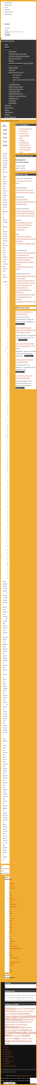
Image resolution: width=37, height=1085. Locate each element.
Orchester (8, 1030)
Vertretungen (9, 1056)
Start (2, 121)
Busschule (20, 1011)
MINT (21, 138)
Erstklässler (25, 1013)
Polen (30, 1030)
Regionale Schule (25, 1032)
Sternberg (25, 1038)
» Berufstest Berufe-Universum (25, 202)
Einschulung (14, 1013)
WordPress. (27, 1076)
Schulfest (25, 1035)
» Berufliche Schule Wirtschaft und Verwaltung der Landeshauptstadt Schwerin (25, 255)
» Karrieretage (20, 230)
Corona (25, 1011)
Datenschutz (9, 12)
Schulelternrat (24, 143)
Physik (25, 1030)
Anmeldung (10, 1008)
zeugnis (7, 1043)
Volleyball (15, 1041)
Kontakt (7, 9)
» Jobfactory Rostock (22, 227)
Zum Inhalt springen (7, 41)
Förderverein (23, 131)
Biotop (14, 1011)
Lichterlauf (18, 1024)
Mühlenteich (28, 1027)
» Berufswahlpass (21, 204)
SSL (21, 1038)
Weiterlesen (11, 1083)
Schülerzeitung (24, 145)
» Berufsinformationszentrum (25, 192)
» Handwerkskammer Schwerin (25, 276)
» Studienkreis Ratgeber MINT (25, 243)
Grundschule (23, 133)
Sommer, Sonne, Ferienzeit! (12, 885)
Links (6, 7)
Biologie (8, 1011)
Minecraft (25, 1024)
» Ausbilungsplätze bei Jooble (25, 295)
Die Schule (8, 1052)
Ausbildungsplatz (29, 1008)
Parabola (19, 1076)
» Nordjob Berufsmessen (23, 225)
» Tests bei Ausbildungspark (24, 211)
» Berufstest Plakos (21, 199)
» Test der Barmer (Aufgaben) (25, 213)
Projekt (9, 1032)
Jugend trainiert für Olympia (15, 1022)
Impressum (8, 14)
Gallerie (15, 1016)
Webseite (24, 1041)
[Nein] (16, 1083)
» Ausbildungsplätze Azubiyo (25, 283)
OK (5, 1083)
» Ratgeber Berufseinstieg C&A (25, 302)
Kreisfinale (29, 1022)
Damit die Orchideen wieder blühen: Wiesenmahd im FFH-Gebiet (25, 346)
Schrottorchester (16, 1035)
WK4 (30, 1041)
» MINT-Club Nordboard (23, 236)
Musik (22, 1027)
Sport (21, 152)
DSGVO (6, 1013)
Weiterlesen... (20, 324)
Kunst (7, 1024)
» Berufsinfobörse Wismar (24, 223)
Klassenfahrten (24, 136)
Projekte (22, 140)
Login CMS (8, 2)
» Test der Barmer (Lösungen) (25, 216)
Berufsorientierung (25, 129)
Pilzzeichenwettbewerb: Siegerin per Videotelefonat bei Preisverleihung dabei (25, 330)
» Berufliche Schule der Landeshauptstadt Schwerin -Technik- (25, 262)
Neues (7, 1049)
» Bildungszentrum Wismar (24, 190)
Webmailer (8, 5)
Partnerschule (16, 1030)
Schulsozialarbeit (25, 150)
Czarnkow (31, 1011)
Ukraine (30, 1038)
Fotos (8, 1016)
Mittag (7, 1059)
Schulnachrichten (25, 147)
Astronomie (19, 1008)
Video (8, 1040)
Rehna (8, 1035)
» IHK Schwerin (20, 278)
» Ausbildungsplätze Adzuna (24, 281)
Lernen (12, 1024)
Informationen (14, 1019)
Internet (27, 1019)
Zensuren (8, 1054)
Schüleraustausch (9, 1038)
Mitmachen (12, 1027)
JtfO (32, 1019)
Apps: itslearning (10, 1066)
